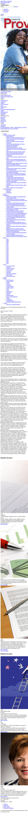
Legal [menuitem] (2, 105)
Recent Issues (4, 94)
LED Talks (3, 119)
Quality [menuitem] (2, 110)
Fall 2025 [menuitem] (8, 95)
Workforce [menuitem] (3, 114)
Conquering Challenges (6, 91)
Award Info (3, 124)
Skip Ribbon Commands (6, 1)
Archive (2, 97)
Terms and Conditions (8, 808)
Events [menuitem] (2, 122)
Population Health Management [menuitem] (8, 109)
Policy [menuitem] (2, 108)
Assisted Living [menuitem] (4, 100)
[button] (16, 6)
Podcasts (3, 118)
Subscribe (5, 9)
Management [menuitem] (3, 106)
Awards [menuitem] (2, 123)
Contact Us (6, 805)
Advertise (5, 11)
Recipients (3, 126)
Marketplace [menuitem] (3, 121)
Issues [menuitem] (2, 15)
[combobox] (7, 6)
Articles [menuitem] (2, 14)
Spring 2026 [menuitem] (3, 95)
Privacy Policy (6, 806)
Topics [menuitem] (2, 99)
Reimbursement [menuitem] (4, 112)
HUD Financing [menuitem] (4, 104)
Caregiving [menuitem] (3, 101)
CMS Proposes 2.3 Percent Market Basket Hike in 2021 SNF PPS (14, 128)
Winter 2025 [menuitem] (3, 96)
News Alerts (6, 10)
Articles (11, 127)
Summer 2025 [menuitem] (9, 96)
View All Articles (4, 650)
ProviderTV (3, 117)
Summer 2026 (4, 92)
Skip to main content (5, 2)
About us (5, 804)
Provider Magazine (5, 127)
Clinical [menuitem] (2, 103)
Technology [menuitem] (3, 113)
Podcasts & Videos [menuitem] (5, 115)
